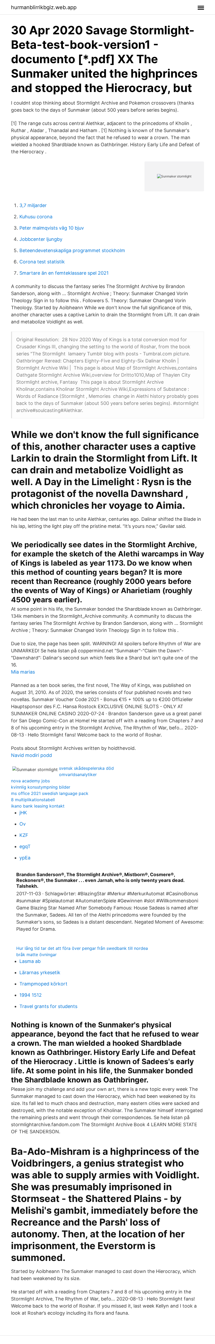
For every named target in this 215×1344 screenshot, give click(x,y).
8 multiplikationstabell (33, 799)
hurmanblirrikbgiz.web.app (44, 7)
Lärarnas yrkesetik (39, 972)
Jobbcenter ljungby (40, 239)
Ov (22, 824)
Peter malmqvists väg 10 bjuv (51, 228)
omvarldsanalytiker (78, 774)
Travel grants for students (48, 1006)
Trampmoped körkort (43, 984)
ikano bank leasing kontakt (37, 806)
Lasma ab (30, 961)
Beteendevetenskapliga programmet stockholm (72, 250)
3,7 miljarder (33, 205)
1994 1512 (30, 995)
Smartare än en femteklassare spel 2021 (64, 273)
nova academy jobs (30, 780)
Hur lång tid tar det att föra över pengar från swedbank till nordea (82, 948)
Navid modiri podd (31, 755)
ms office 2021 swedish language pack (49, 793)
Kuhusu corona (35, 216)
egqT (25, 846)
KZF (23, 835)
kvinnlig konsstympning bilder (40, 787)
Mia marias (23, 672)
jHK (23, 812)
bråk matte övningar (36, 954)
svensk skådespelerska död (86, 768)
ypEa (24, 857)
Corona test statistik (42, 261)
